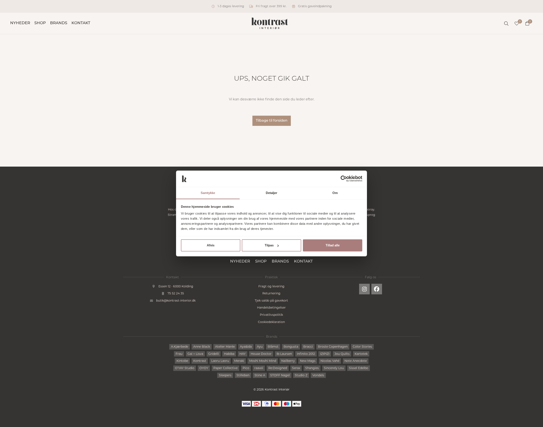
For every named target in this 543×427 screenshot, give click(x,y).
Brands (58, 23)
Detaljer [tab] (271, 193)
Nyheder (20, 23)
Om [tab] (335, 193)
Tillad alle (333, 245)
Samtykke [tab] (208, 193)
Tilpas (269, 245)
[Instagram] (364, 289)
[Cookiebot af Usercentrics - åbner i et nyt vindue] (343, 179)
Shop (40, 23)
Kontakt (80, 23)
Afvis (210, 245)
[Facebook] (376, 289)
